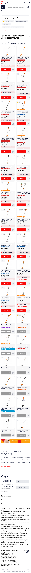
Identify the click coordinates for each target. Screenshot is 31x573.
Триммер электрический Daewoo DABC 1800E (7, 84)
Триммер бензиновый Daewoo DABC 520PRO (7, 346)
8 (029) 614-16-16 (7, 481)
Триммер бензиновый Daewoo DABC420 (6, 193)
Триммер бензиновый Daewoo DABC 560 (22, 167)
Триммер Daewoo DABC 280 (7, 431)
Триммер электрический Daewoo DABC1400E (23, 58)
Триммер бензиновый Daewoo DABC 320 (6, 167)
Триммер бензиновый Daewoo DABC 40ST (6, 220)
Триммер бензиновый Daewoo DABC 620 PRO (23, 112)
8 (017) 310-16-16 (7, 487)
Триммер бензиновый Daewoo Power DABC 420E (22, 139)
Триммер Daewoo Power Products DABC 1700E (23, 346)
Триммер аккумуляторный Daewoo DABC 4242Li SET (7, 139)
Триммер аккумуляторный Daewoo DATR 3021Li (23, 220)
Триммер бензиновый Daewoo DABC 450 (6, 245)
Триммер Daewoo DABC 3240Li (7, 409)
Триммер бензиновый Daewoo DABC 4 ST (6, 58)
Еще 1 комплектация (22, 279)
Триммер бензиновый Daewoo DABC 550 (22, 245)
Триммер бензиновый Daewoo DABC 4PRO (6, 368)
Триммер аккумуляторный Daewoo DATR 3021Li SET (23, 193)
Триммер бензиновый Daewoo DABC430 (22, 409)
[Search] (28, 7)
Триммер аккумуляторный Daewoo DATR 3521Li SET (23, 271)
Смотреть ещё (6, 29)
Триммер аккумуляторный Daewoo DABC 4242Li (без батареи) (23, 85)
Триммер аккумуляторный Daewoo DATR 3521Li (23, 298)
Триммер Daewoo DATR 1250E (23, 388)
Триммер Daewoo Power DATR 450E (7, 325)
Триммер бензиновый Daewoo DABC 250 (6, 271)
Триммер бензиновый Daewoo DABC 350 (6, 298)
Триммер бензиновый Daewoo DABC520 (22, 325)
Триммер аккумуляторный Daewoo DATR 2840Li (23, 368)
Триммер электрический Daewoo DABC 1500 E (7, 388)
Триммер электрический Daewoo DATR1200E (7, 112)
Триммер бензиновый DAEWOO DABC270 (22, 431)
